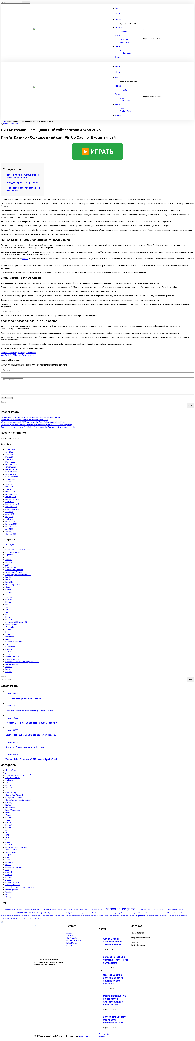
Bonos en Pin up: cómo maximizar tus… (25, 747)
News (7, 617)
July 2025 (9, 482)
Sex (7, 644)
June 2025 (9, 484)
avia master (51, 909)
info (7, 604)
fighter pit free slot (76, 913)
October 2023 (11, 506)
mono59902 (13, 693)
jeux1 (7, 612)
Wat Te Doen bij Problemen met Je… (24, 698)
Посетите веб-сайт (26, 918)
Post (7, 632)
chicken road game (37, 912)
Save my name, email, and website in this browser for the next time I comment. (35, 365)
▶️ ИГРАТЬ (97, 151)
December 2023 (12, 504)
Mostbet (171, 912)
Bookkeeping (10, 567)
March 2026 (10, 462)
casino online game (120, 909)
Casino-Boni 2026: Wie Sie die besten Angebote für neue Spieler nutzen (30, 417)
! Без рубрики (11, 545)
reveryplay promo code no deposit (74, 915)
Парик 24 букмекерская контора (10, 918)
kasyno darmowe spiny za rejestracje (110, 913)
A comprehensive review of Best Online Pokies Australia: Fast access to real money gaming (38, 427)
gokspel (8, 597)
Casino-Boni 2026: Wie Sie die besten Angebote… (30, 734)
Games (8, 589)
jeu (6, 607)
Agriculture (10, 554)
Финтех (8, 671)
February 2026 (11, 464)
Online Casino (11, 624)
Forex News (10, 582)
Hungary (8, 602)
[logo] (38, 29)
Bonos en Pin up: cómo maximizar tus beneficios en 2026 (24, 419)
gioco (7, 594)
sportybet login (89, 915)
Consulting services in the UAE (18, 574)
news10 (8, 619)
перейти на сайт (37, 918)
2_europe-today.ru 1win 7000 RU (18, 549)
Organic (40, 915)
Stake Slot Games (12, 659)
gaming (8, 592)
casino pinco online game (161, 909)
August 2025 (10, 479)
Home (3, 121)
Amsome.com (84, 1036)
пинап (25, 258)
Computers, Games (13, 572)
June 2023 (9, 514)
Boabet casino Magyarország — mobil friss (18, 352)
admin (5, 123)
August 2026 (10, 449)
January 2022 (10, 531)
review (8, 639)
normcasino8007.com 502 (16, 622)
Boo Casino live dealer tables (79, 909)
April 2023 (9, 519)
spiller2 (8, 654)
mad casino (143, 912)
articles (8, 562)
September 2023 (12, 509)
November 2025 (12, 472)
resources (9, 637)
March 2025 (10, 491)
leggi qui (135, 913)
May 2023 (9, 516)
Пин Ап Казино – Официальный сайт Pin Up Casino (23, 176)
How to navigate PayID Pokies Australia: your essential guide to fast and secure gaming (36, 424)
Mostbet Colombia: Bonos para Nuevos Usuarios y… (31, 722)
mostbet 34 (179, 913)
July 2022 (9, 529)
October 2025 (11, 474)
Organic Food (10, 627)
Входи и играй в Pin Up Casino (22, 182)
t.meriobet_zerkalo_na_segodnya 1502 (22, 661)
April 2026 (9, 459)
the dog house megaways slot (113, 915)
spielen (8, 651)
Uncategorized (11, 664)
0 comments (13, 123)
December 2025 (12, 469)
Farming (8, 577)
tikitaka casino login (128, 915)
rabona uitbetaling (48, 915)
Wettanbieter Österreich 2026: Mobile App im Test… (31, 759)
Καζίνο (8, 669)
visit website (150, 915)
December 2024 (12, 499)
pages (8, 629)
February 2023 (11, 524)
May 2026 (9, 457)
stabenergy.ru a (12, 656)
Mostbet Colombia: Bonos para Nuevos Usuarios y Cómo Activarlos (113, 979)
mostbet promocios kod (30, 915)
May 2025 (9, 486)
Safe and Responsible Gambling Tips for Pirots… (29, 710)
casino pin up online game (8, 913)
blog (7, 564)
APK (7, 557)
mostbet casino (18, 915)
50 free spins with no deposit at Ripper (25, 909)
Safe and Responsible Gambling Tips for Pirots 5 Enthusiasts (115, 959)
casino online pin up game (143, 909)
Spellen (8, 649)
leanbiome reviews (126, 913)
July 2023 (9, 511)
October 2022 (11, 526)
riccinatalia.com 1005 (13, 642)
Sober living (10, 647)
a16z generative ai (12, 552)
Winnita (8, 666)
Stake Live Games (99, 915)
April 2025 (9, 489)
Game (7, 587)
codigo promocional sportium (55, 913)
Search (4, 402)
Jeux (7, 609)
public (7, 634)
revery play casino (59, 915)
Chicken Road (21, 912)
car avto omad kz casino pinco (96, 909)
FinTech (8, 579)
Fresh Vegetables (12, 584)
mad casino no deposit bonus (158, 913)
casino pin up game (177, 909)
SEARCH (26, 2)
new (7, 614)
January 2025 (10, 496)
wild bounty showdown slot (163, 915)
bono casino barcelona (64, 909)
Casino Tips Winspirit (14, 569)
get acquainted (86, 913)
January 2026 (10, 467)
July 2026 (9, 452)
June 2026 (9, 454)
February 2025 (11, 494)
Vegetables (141, 915)
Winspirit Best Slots (182, 915)
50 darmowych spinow (7, 909)
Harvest (8, 599)
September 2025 (12, 477)
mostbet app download (7, 915)
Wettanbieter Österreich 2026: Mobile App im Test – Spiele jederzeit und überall (34, 422)
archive (8, 559)
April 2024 (9, 501)
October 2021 (11, 534)
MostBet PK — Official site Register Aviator (18, 355)
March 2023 (10, 521)
